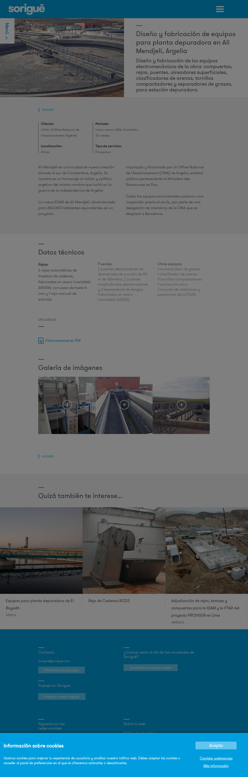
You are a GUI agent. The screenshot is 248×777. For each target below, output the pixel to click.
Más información (216, 766)
